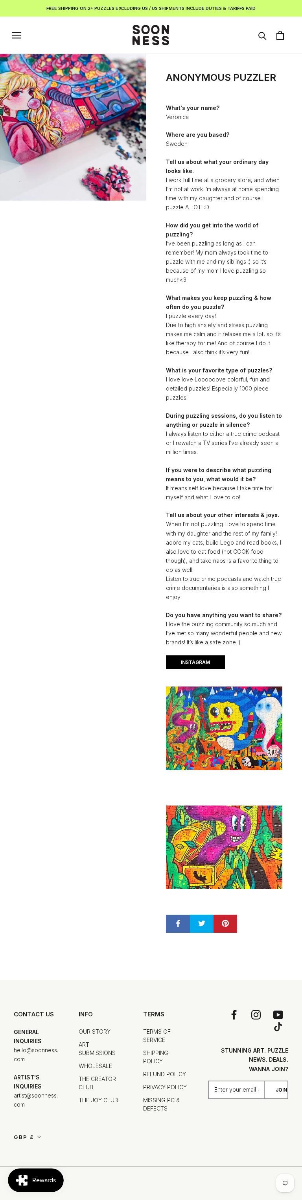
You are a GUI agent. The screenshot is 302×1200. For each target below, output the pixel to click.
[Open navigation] (16, 35)
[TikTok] (278, 1027)
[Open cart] (280, 35)
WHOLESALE (95, 1065)
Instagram (195, 662)
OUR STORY (94, 1031)
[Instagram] (256, 1015)
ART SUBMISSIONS (97, 1048)
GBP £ (24, 1137)
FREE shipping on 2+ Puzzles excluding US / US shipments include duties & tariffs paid (151, 8)
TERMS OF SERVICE (157, 1035)
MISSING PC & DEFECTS (161, 1104)
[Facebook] (234, 1015)
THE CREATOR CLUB (97, 1082)
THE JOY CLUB (98, 1100)
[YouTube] (278, 1015)
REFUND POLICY (164, 1074)
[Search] (262, 35)
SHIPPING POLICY (155, 1056)
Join (281, 1090)
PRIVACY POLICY (165, 1087)
